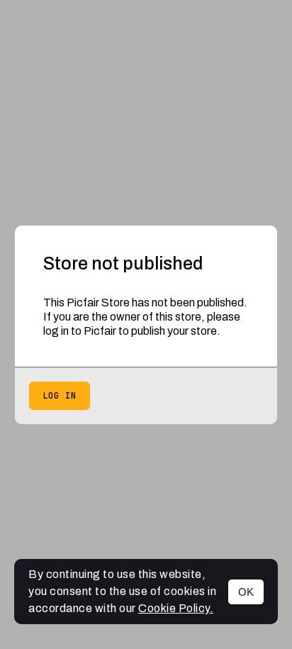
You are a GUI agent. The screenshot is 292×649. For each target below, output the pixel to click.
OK (246, 592)
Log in (60, 395)
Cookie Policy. (175, 608)
